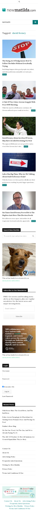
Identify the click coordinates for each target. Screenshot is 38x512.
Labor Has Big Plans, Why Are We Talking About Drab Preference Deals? (18, 175)
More (4, 74)
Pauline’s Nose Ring (9, 426)
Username (6, 371)
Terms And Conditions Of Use (12, 473)
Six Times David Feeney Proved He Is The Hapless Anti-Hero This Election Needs (18, 214)
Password (5, 379)
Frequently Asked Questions (12, 461)
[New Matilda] (19, 10)
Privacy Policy (7, 469)
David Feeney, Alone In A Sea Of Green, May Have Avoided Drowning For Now (17, 139)
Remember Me (9, 387)
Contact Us (6, 449)
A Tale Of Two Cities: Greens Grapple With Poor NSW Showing (18, 103)
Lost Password (7, 396)
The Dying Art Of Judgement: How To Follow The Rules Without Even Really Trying (17, 63)
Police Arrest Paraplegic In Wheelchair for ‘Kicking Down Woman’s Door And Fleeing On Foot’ (18, 419)
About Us (5, 453)
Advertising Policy (8, 457)
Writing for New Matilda (11, 465)
